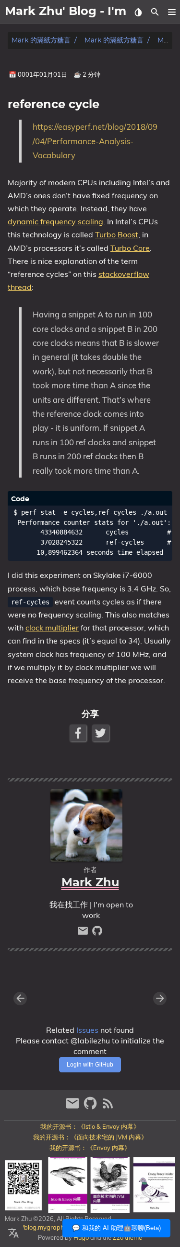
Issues (87, 1030)
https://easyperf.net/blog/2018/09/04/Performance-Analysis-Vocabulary (95, 141)
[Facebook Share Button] (79, 733)
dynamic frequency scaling (55, 221)
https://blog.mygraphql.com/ (44, 1227)
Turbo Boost (116, 234)
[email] (84, 933)
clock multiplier (52, 627)
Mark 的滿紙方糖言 (41, 40)
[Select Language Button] (13, 1233)
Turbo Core (130, 248)
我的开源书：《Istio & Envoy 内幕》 (90, 1126)
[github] (97, 933)
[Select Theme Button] (138, 12)
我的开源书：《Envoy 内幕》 (90, 1147)
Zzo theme (127, 1237)
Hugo (81, 1237)
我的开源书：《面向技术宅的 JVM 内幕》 (90, 1137)
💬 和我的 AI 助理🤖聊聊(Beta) (116, 1228)
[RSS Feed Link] (108, 1107)
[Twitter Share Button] (101, 733)
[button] (171, 12)
